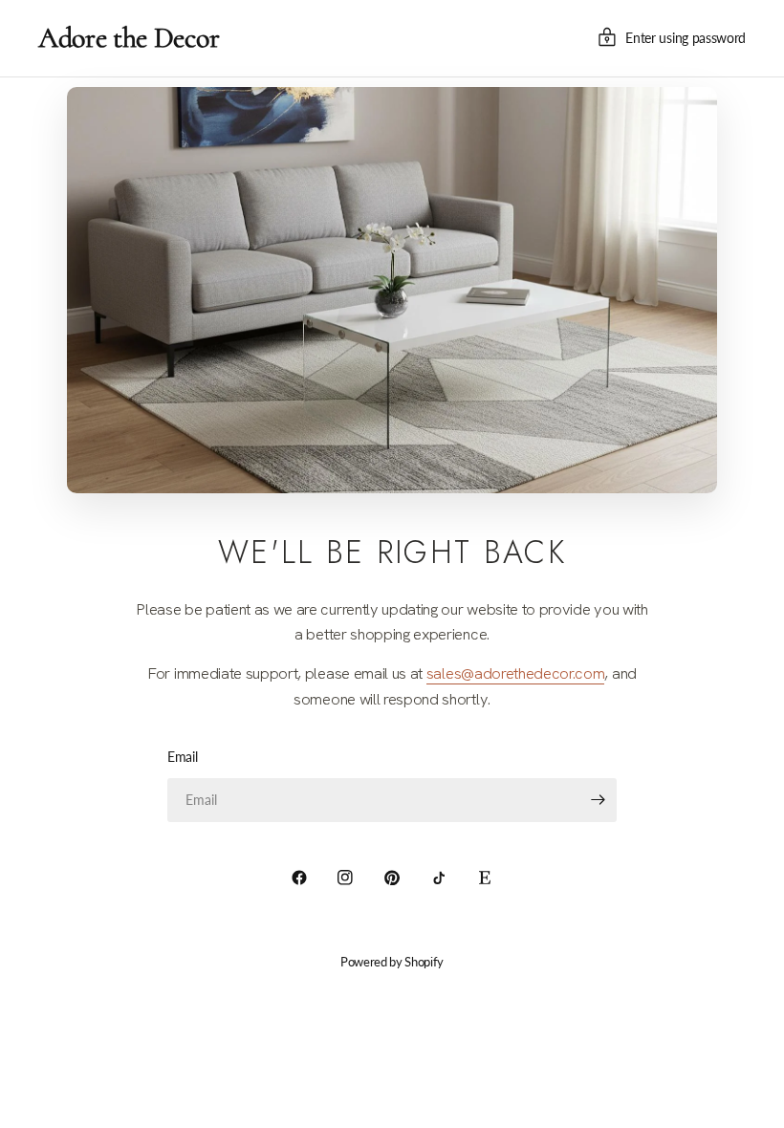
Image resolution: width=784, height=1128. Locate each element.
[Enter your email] (597, 800)
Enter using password (685, 38)
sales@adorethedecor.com (515, 672)
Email (182, 756)
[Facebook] (299, 877)
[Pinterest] (392, 877)
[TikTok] (438, 877)
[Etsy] (484, 877)
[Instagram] (345, 877)
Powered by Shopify (392, 961)
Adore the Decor (128, 38)
